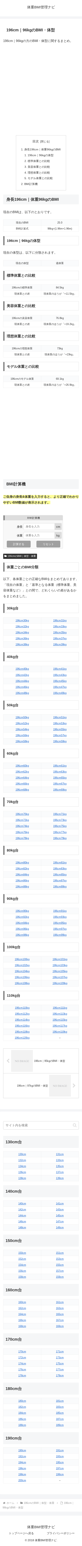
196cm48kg (22, 693)
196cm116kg (22, 1025)
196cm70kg (22, 814)
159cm (60, 1276)
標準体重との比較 (39, 161)
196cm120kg (22, 1037)
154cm (22, 1264)
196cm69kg (59, 789)
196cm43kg (59, 675)
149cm (60, 1227)
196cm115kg (60, 1019)
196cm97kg (59, 928)
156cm (22, 1270)
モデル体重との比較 (40, 178)
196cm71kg (59, 814)
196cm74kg (22, 826)
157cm (60, 1270)
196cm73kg (59, 820)
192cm (22, 1456)
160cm (22, 1302)
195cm (60, 1462)
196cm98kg (22, 934)
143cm (60, 1209)
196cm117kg (60, 1025)
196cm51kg (59, 717)
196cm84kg (22, 874)
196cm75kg (59, 826)
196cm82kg (22, 868)
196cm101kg (60, 959)
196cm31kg (59, 620)
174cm (22, 1363)
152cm (22, 1258)
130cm (22, 1154)
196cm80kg (22, 862)
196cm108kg (22, 983)
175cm (60, 1363)
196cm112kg (22, 1013)
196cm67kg (59, 783)
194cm (22, 1462)
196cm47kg (59, 687)
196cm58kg (22, 741)
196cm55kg (59, 729)
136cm (22, 1172)
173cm (60, 1357)
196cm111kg (60, 1007)
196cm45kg (59, 681)
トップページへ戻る (21, 1533)
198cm (22, 1474)
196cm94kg (22, 922)
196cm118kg (22, 1031)
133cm (60, 1160)
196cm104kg (22, 971)
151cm (60, 1252)
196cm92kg (22, 916)
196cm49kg (59, 693)
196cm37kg (59, 638)
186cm (22, 1419)
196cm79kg (59, 838)
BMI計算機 (31, 184)
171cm (60, 1351)
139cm (60, 1178)
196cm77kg (59, 832)
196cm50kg (22, 717)
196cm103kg (60, 965)
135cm (60, 1166)
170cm (22, 1351)
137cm (60, 1172)
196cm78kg (22, 838)
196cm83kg (59, 868)
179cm (60, 1375)
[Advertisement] (41, 90)
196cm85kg (59, 874)
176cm (22, 1369)
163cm (60, 1308)
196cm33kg (59, 626)
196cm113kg (60, 1013)
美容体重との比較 (39, 166)
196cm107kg (60, 977)
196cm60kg (22, 765)
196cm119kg (60, 1031)
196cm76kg (22, 832)
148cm (22, 1227)
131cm (60, 1154)
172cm (22, 1357)
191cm (60, 1450)
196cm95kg (59, 922)
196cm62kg (22, 771)
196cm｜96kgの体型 (41, 155)
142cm (22, 1209)
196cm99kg (59, 934)
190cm (22, 1450)
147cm (60, 1221)
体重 (19, 535)
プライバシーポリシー (61, 1533)
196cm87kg (59, 880)
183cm (60, 1406)
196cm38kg (22, 644)
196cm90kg (22, 910)
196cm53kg (59, 723)
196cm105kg (60, 971)
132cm (22, 1160)
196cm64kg (22, 777)
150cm (22, 1252)
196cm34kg (22, 632)
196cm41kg (59, 668)
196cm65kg (59, 777)
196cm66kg (22, 783)
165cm (60, 1314)
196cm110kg (22, 1007)
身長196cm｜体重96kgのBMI (42, 149)
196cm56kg (22, 735)
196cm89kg (59, 886)
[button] (74, 1125)
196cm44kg (22, 681)
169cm (60, 1326)
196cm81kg (59, 862)
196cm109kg (60, 983)
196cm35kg (59, 632)
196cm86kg (22, 880)
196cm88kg (22, 886)
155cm (60, 1264)
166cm (22, 1320)
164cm (22, 1314)
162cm (22, 1308)
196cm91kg (59, 910)
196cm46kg (22, 687)
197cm (60, 1468)
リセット (48, 544)
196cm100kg (22, 959)
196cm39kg (59, 644)
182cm (22, 1406)
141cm (60, 1203)
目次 (35, 141)
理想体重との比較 (39, 172)
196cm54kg (22, 729)
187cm (60, 1419)
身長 (19, 527)
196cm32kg (22, 626)
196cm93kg (59, 916)
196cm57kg (59, 735)
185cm (60, 1412)
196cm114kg (22, 1019)
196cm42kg (22, 675)
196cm (22, 1468)
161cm (60, 1302)
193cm (60, 1456)
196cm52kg (22, 723)
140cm (22, 1203)
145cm (60, 1215)
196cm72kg (22, 820)
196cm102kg (22, 965)
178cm (22, 1375)
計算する (18, 544)
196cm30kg (22, 620)
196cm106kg (22, 977)
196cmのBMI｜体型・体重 (22, 556)
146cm (22, 1221)
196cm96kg (22, 928)
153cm (60, 1258)
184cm (22, 1412)
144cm (22, 1215)
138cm (22, 1178)
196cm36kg (22, 638)
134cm (22, 1166)
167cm (60, 1320)
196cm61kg (59, 765)
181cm (60, 1400)
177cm (60, 1369)
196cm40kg (22, 668)
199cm (60, 1474)
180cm (22, 1400)
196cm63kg (59, 771)
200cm (22, 1480)
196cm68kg (22, 789)
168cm (22, 1326)
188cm (22, 1425)
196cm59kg (59, 741)
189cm (60, 1425)
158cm (22, 1276)
